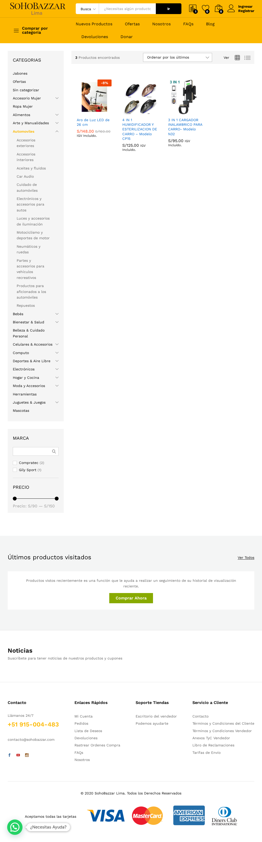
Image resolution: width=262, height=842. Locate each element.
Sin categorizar (26, 90)
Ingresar (245, 6)
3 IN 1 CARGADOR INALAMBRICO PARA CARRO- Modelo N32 (185, 136)
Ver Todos (246, 558)
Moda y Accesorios (29, 386)
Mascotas (21, 410)
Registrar (246, 11)
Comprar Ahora (131, 598)
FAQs (188, 24)
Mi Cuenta (83, 716)
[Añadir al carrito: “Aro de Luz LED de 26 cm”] (81, 111)
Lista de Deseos (88, 731)
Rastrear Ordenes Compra (97, 745)
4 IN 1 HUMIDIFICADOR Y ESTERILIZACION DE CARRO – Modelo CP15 (139, 153)
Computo (21, 353)
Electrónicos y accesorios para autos (30, 204)
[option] (128, 123)
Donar (127, 37)
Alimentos (21, 115)
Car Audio (25, 176)
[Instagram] (27, 755)
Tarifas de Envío (206, 752)
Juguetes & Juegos (29, 402)
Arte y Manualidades (31, 123)
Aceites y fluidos (31, 168)
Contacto (200, 716)
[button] (15, 827)
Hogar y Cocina (26, 378)
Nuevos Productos (94, 24)
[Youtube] (18, 755)
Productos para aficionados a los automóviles (31, 291)
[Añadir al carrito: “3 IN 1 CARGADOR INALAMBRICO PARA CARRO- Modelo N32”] (173, 111)
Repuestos (26, 305)
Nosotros (161, 24)
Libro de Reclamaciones (213, 745)
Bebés (18, 314)
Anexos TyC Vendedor (211, 738)
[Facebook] (9, 755)
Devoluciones (94, 37)
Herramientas (25, 394)
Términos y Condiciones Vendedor (222, 731)
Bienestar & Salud (28, 322)
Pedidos (81, 723)
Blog (210, 24)
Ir (168, 9)
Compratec (131, 134)
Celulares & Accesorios (32, 344)
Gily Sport (85, 119)
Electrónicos (24, 369)
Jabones (20, 73)
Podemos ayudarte (152, 723)
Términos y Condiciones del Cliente (223, 723)
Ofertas (132, 24)
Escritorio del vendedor (156, 716)
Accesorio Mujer (27, 98)
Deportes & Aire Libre (31, 361)
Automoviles (23, 131)
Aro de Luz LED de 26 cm (93, 131)
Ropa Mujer (23, 106)
